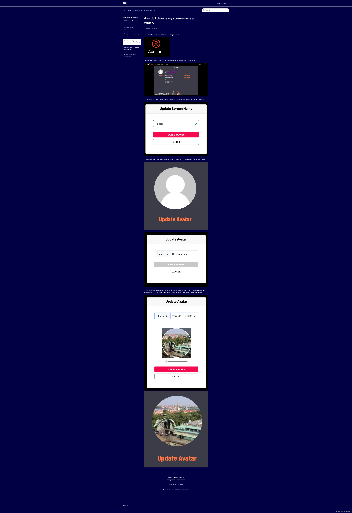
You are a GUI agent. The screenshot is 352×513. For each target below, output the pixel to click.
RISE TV (125, 10)
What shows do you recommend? (130, 56)
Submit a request (222, 3)
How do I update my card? (130, 28)
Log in (147, 35)
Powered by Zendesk (344, 511)
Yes (171, 480)
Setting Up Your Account (148, 10)
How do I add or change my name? (131, 35)
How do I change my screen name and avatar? (132, 42)
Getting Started (133, 10)
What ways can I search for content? (131, 49)
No (181, 480)
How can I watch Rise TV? (130, 21)
